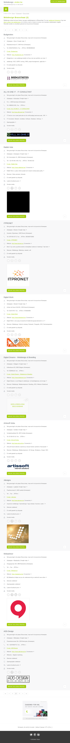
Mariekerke (17, 560)
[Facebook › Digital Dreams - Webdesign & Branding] (12, 394)
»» (26, 30)
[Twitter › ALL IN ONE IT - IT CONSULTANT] (8, 129)
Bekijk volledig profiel (16, 85)
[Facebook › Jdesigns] (12, 521)
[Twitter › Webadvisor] (8, 594)
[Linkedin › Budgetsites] (15, 72)
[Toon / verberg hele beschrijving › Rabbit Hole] (36, 171)
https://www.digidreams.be (19, 377)
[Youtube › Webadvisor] (19, 594)
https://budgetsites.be (17, 54)
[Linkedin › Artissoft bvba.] (15, 460)
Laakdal (16, 487)
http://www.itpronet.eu (17, 243)
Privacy (38, 739)
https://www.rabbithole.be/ (18, 167)
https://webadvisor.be (17, 574)
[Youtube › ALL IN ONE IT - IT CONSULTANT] (19, 129)
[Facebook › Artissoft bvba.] (12, 460)
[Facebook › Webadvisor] (12, 594)
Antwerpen (9, 41)
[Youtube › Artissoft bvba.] (19, 460)
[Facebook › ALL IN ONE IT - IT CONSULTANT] (12, 129)
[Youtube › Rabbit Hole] (19, 188)
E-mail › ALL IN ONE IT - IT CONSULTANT (18, 108)
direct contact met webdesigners (12, 22)
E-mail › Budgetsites (12, 51)
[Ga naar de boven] (64, 85)
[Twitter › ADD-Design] (8, 672)
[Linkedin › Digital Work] (15, 334)
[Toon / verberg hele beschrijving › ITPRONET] (36, 247)
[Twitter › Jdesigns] (8, 521)
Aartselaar (16, 98)
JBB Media (33, 739)
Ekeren (16, 230)
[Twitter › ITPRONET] (8, 260)
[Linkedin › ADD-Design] (15, 672)
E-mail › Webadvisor (12, 570)
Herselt (16, 304)
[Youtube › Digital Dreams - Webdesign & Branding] (19, 394)
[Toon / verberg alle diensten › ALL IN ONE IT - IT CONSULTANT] (36, 119)
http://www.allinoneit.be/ (18, 112)
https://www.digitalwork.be (19, 317)
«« (5, 30)
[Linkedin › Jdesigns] (15, 521)
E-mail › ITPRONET (12, 240)
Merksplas (16, 638)
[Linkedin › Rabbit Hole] (15, 188)
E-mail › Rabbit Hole (12, 164)
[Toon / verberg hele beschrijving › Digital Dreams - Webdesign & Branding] (36, 381)
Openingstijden (11, 122)
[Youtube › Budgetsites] (19, 72)
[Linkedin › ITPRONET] (15, 260)
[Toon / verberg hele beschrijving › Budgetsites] (36, 58)
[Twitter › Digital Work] (8, 334)
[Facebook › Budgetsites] (12, 72)
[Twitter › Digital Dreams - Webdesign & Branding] (8, 394)
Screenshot (28, 54)
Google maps (22, 41)
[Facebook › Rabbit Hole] (12, 188)
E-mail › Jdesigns (11, 497)
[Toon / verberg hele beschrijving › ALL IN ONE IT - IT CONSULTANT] (36, 115)
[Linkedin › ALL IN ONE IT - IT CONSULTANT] (15, 129)
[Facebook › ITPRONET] (12, 260)
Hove (15, 41)
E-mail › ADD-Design (12, 648)
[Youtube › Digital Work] (19, 334)
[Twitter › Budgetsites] (8, 72)
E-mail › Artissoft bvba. (13, 440)
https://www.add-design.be (19, 651)
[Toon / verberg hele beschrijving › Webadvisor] (36, 577)
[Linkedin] (38, 734)
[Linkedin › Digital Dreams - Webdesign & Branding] (15, 394)
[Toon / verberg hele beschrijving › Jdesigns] (36, 504)
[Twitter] (31, 734)
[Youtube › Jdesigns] (19, 521)
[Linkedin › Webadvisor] (15, 594)
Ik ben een (58, 1)
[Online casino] (36, 701)
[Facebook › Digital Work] (12, 334)
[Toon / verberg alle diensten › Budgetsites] (36, 62)
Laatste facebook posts (14, 181)
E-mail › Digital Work (12, 314)
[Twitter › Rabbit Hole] (8, 188)
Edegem (16, 364)
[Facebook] (34, 734)
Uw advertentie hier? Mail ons (35, 718)
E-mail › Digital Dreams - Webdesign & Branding (19, 374)
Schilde (16, 429)
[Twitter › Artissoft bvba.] (8, 460)
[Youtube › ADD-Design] (19, 672)
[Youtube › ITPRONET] (19, 260)
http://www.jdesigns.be (18, 500)
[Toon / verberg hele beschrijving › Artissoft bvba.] (36, 447)
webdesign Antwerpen (54, 20)
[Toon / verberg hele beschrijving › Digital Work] (36, 321)
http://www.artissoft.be (18, 443)
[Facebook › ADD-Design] (12, 672)
